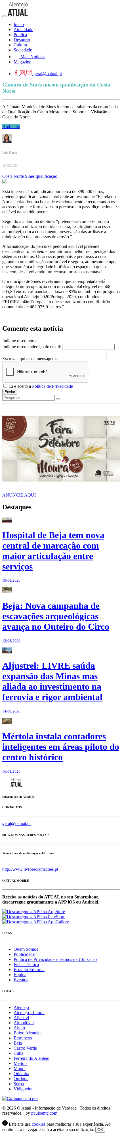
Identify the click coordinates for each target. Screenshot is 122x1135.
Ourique (21, 1078)
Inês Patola (9, 153)
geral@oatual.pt (47, 73)
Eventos (21, 979)
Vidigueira (23, 1088)
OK (100, 1130)
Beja (18, 1043)
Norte (19, 176)
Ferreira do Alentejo (31, 1058)
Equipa (20, 974)
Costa (7, 176)
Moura (20, 1068)
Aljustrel (21, 1017)
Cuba (18, 1053)
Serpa (19, 1083)
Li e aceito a (40, 386)
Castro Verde (25, 1048)
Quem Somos (26, 949)
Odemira (21, 1073)
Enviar (10, 392)
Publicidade (24, 954)
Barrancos (23, 1038)
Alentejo (21, 1007)
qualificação (46, 176)
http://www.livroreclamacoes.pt (30, 869)
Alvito (19, 1027)
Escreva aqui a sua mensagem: (29, 358)
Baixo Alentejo (27, 1032)
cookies (38, 1124)
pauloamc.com (44, 1113)
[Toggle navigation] (4, 16)
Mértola (21, 1063)
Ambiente (11, 126)
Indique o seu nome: (20, 340)
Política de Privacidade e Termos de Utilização (55, 959)
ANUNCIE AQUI (19, 495)
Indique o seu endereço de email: (31, 346)
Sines (30, 176)
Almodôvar (24, 1022)
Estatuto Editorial (29, 969)
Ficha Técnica (26, 964)
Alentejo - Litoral (29, 1012)
